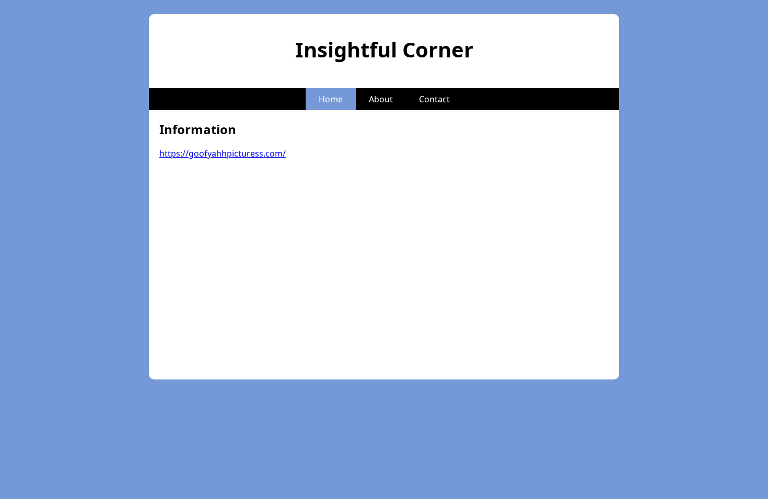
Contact (434, 99)
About (381, 99)
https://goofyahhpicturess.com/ (222, 153)
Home (331, 99)
